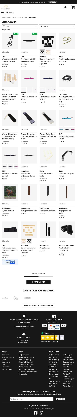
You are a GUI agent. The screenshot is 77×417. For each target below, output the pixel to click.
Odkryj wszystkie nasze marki (38, 305)
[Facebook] (36, 413)
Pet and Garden (68, 359)
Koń (14, 17)
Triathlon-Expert (68, 379)
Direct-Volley (53, 362)
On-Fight (52, 386)
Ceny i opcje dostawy (26, 369)
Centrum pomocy (8, 357)
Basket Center (54, 355)
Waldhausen (7, 208)
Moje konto (5, 355)
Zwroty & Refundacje (26, 362)
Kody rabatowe (7, 369)
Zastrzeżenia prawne (26, 364)
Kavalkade (63, 94)
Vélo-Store (66, 383)
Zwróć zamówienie (23, 342)
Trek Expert (67, 376)
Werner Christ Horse (10, 94)
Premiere (43, 56)
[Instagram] (41, 413)
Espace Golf (53, 364)
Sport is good (67, 371)
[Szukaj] (7, 12)
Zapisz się (60, 399)
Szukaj (11, 12)
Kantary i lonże (22, 17)
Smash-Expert (68, 364)
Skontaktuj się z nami (24, 322)
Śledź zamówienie (6, 360)
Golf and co (53, 369)
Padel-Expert (67, 355)
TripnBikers (67, 381)
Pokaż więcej (38, 282)
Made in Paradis (54, 381)
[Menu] (2, 12)
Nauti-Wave (53, 383)
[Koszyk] (73, 7)
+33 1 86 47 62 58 (24, 329)
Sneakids (66, 369)
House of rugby (54, 374)
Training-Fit (67, 374)
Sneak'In (66, 367)
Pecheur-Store (68, 357)
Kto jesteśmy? (24, 355)
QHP (4, 56)
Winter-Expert (67, 386)
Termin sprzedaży (25, 359)
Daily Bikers (53, 357)
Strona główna (6, 17)
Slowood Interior (68, 362)
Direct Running (54, 359)
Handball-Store (54, 371)
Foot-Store (52, 367)
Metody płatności (25, 367)
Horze (61, 56)
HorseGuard (44, 245)
